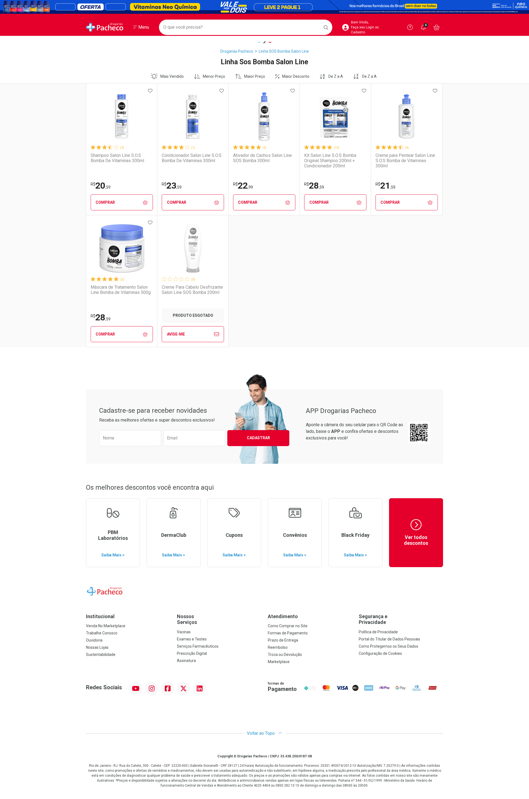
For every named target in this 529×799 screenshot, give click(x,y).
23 (172, 185)
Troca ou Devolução (285, 654)
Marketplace (279, 661)
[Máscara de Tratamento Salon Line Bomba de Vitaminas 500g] (122, 248)
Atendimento (283, 616)
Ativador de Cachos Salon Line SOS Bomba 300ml (262, 158)
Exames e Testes (192, 639)
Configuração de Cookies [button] (380, 653)
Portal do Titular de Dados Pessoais (389, 639)
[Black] (264, 7)
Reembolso (278, 647)
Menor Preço (214, 76)
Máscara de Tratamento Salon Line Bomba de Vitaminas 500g (121, 290)
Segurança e (373, 619)
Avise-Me (176, 334)
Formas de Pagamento (288, 633)
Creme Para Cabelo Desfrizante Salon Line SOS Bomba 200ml (192, 290)
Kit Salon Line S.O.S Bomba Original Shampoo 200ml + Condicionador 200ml (330, 160)
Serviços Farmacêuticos (197, 646)
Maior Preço (254, 76)
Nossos (187, 619)
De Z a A (335, 76)
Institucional (100, 616)
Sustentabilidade (100, 654)
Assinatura (186, 660)
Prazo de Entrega (283, 640)
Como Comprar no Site (287, 626)
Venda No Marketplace (105, 626)
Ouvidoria (94, 640)
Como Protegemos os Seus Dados (388, 646)
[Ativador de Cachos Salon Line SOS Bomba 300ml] (264, 116)
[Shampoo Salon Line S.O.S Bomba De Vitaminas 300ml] (122, 116)
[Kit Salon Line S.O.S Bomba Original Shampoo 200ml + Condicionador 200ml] (335, 116)
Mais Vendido (172, 76)
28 (314, 185)
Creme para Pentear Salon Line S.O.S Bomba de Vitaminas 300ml (405, 160)
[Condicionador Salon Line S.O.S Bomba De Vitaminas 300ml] (193, 116)
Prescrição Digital (192, 653)
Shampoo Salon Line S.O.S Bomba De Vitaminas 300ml (117, 158)
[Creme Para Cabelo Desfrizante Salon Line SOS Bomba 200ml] (193, 248)
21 (385, 185)
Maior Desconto (295, 76)
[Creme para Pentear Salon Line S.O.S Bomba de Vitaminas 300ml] (406, 116)
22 (243, 185)
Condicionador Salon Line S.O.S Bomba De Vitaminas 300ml (192, 158)
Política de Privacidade (378, 632)
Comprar (105, 202)
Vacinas (184, 632)
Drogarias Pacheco (236, 51)
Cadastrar (258, 438)
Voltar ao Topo (261, 733)
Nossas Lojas (97, 647)
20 (100, 185)
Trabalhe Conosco (101, 633)
